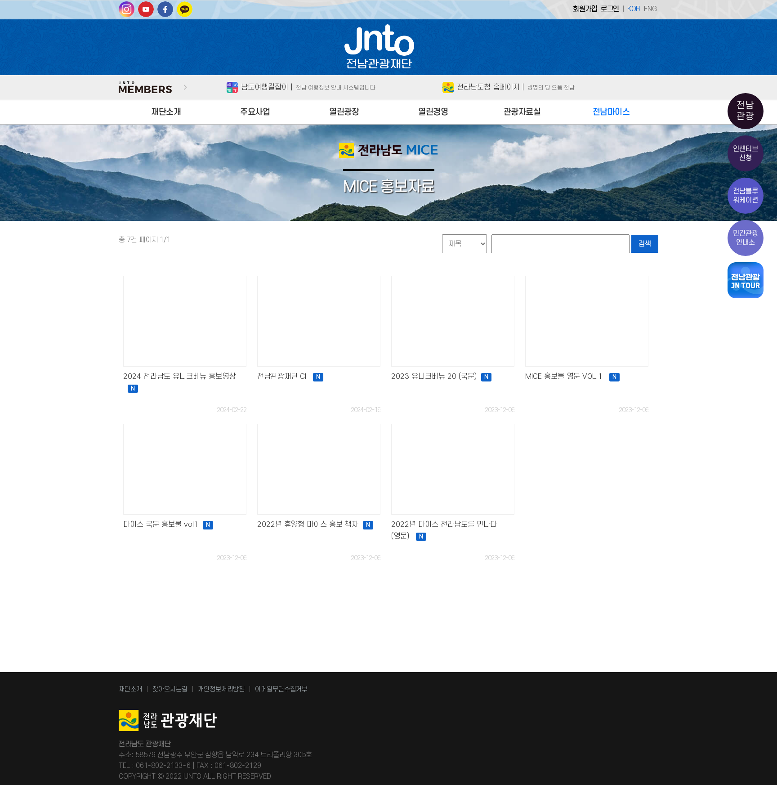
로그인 (610, 9)
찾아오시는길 (170, 689)
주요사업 (255, 112)
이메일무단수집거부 (281, 689)
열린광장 (344, 112)
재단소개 (166, 112)
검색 (645, 244)
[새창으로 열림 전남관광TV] (146, 12)
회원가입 (585, 9)
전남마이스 (611, 112)
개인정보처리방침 (221, 689)
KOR (633, 9)
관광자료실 (522, 112)
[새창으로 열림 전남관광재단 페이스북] (165, 12)
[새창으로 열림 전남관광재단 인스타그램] (126, 12)
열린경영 (433, 112)
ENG (650, 9)
